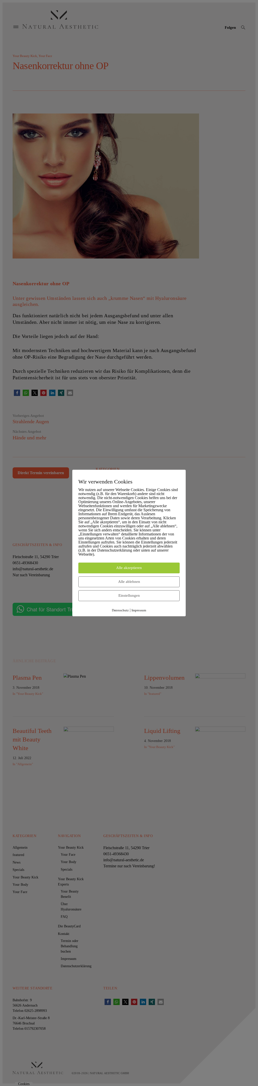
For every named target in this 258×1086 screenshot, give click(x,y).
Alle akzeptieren (129, 568)
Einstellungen (129, 596)
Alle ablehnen (129, 582)
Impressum (139, 610)
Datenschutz (120, 610)
